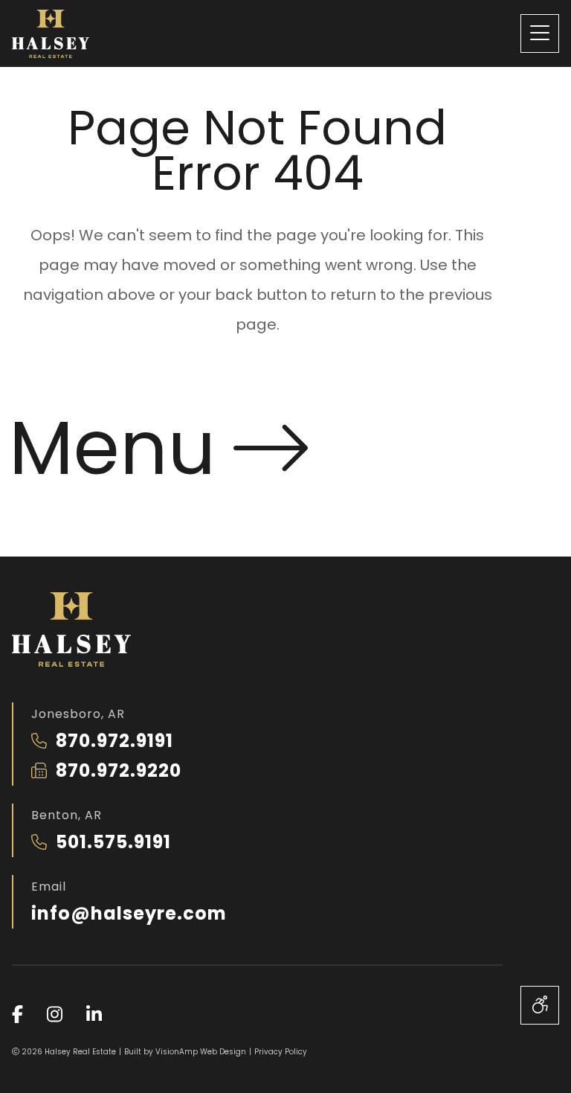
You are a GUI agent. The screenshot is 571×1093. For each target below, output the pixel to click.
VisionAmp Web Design (200, 1051)
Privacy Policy (280, 1051)
